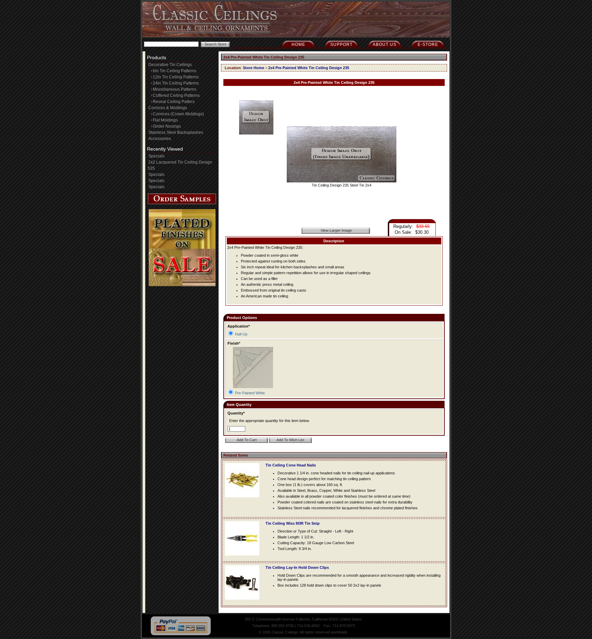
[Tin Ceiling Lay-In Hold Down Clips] (244, 602)
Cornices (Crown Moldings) (178, 114)
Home (298, 44)
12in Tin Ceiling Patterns (176, 77)
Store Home (253, 68)
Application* (238, 326)
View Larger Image (336, 230)
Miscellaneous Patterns (174, 89)
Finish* (233, 343)
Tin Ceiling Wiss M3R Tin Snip (293, 523)
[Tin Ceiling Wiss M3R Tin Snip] (244, 557)
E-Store (428, 44)
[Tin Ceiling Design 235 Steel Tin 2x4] (341, 181)
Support (341, 44)
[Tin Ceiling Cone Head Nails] (244, 499)
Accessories (159, 138)
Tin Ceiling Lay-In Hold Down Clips (297, 567)
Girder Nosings (167, 126)
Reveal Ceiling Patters (174, 101)
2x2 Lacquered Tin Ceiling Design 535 (180, 165)
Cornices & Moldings (167, 107)
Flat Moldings (165, 120)
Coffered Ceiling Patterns (176, 95)
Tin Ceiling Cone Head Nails (291, 465)
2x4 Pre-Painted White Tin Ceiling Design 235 (308, 68)
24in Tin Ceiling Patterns (176, 83)
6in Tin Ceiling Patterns (174, 70)
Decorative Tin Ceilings (170, 64)
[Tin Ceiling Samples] (182, 203)
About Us (384, 44)
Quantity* (236, 413)
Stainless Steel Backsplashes (175, 132)
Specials (156, 156)
